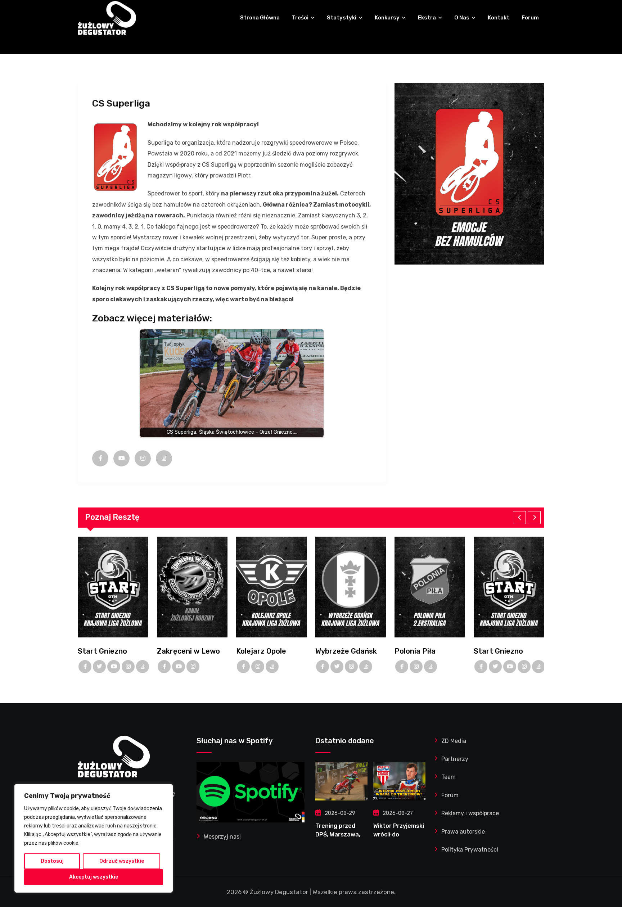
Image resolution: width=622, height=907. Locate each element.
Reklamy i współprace (470, 813)
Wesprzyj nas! (222, 836)
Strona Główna (260, 17)
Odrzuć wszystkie (121, 861)
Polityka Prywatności (469, 849)
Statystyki (341, 17)
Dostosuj (52, 861)
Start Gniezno (102, 651)
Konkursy (387, 17)
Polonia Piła (415, 651)
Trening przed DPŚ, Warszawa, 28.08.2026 (337, 834)
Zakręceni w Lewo (188, 651)
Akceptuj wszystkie (93, 877)
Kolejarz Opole (261, 651)
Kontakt (498, 17)
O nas (461, 17)
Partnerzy (454, 758)
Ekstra (427, 17)
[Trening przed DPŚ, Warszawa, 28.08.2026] (341, 781)
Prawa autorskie (463, 831)
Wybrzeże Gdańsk (346, 651)
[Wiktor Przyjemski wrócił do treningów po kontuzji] (399, 781)
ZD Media (453, 740)
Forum (530, 17)
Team (448, 776)
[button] (519, 517)
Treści (300, 17)
